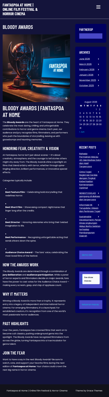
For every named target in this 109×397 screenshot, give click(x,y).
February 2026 (86, 69)
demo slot (87, 254)
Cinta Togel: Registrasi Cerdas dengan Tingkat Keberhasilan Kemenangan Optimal (88, 179)
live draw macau (88, 279)
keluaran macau (90, 304)
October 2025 (86, 85)
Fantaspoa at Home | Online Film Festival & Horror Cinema (20, 9)
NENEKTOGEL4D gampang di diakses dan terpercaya (89, 196)
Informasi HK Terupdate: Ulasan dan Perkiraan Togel (89, 208)
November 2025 (87, 80)
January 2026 (86, 74)
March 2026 (85, 64)
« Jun (81, 131)
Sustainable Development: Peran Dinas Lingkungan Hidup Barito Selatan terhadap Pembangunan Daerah (90, 226)
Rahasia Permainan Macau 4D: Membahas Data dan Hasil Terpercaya (90, 160)
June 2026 (84, 58)
